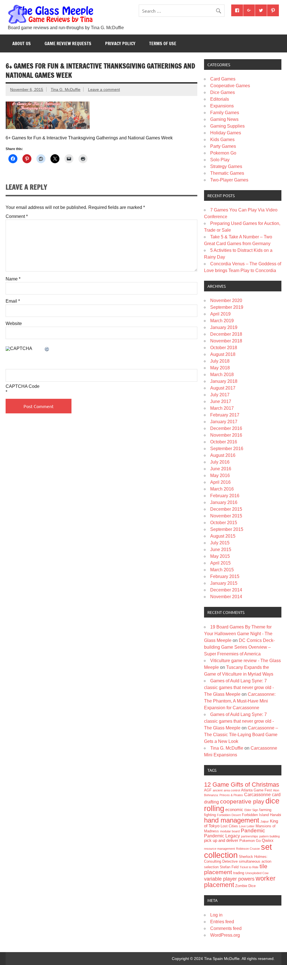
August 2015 (222, 536)
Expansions (222, 105)
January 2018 (223, 381)
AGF (208, 790)
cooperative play (242, 801)
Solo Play (220, 159)
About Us (21, 43)
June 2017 (220, 401)
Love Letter (246, 826)
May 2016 (220, 475)
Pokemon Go (223, 153)
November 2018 (226, 340)
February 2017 (224, 415)
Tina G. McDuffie (65, 89)
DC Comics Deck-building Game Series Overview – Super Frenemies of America (239, 647)
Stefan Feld (229, 867)
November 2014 (226, 596)
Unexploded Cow (257, 873)
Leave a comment (104, 89)
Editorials (219, 99)
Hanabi (275, 815)
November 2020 (226, 300)
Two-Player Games (229, 180)
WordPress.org (225, 935)
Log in (216, 915)
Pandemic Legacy (222, 835)
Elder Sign (251, 810)
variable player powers (229, 879)
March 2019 (222, 320)
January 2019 (223, 327)
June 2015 (220, 549)
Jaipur (264, 821)
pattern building (269, 836)
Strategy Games (226, 166)
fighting (210, 815)
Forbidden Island (255, 815)
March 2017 (222, 408)
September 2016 (226, 448)
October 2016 (223, 441)
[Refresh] (47, 349)
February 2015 (224, 576)
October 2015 (223, 522)
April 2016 (220, 482)
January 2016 (223, 502)
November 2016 (226, 435)
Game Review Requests (68, 43)
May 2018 (220, 367)
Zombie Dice (245, 886)
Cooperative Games (230, 85)
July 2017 (220, 394)
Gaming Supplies (227, 126)
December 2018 (226, 334)
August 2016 (222, 455)
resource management (219, 848)
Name (13, 279)
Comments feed (226, 928)
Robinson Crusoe (248, 848)
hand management (231, 820)
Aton (276, 790)
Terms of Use (162, 43)
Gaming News (224, 119)
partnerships (249, 836)
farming (265, 810)
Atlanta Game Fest (256, 790)
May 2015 (220, 556)
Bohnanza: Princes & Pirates (223, 795)
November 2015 (226, 515)
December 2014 (226, 590)
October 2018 (223, 347)
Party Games (223, 146)
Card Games (222, 79)
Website (14, 323)
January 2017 (223, 421)
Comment (17, 216)
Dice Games (222, 92)
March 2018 (222, 374)
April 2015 (220, 563)
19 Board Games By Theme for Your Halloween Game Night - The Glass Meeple (238, 634)
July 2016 (220, 462)
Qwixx (268, 840)
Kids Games (222, 139)
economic (234, 809)
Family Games (224, 112)
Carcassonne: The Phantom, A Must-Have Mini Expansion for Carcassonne (240, 701)
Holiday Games (225, 132)
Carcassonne (257, 794)
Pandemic (253, 830)
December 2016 (226, 428)
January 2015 (223, 583)
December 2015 (226, 509)
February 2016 (224, 495)
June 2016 (220, 468)
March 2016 (222, 489)
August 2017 (222, 388)
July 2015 (220, 542)
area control (232, 790)
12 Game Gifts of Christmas (241, 784)
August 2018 (222, 354)
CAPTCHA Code (23, 386)
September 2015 (226, 529)
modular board (230, 831)
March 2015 (222, 569)
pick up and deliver (221, 840)
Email (13, 301)
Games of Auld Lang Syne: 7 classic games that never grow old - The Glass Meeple (239, 687)
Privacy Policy (120, 43)
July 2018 (220, 361)
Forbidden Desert (229, 815)
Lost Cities (229, 826)
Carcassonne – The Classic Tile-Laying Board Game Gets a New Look (241, 735)
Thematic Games (227, 173)
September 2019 (226, 307)
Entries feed (222, 921)
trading (238, 873)
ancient (218, 790)
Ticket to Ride (249, 867)
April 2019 (220, 314)
